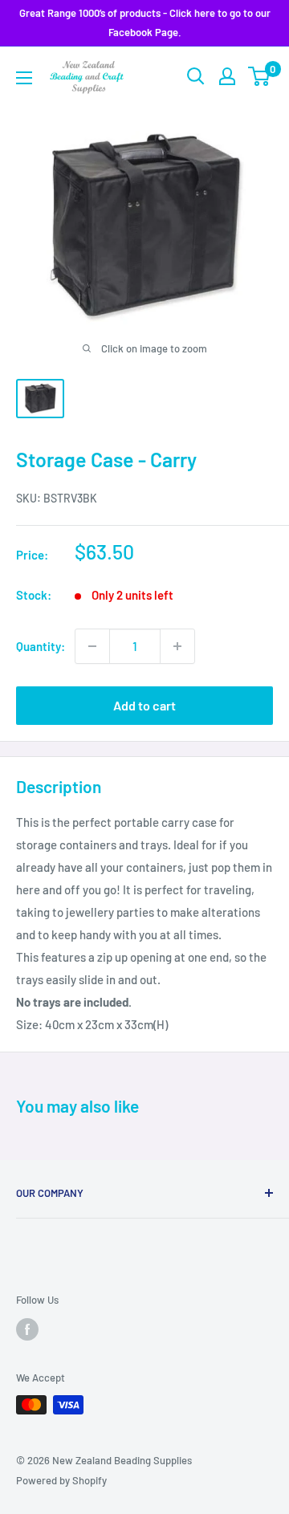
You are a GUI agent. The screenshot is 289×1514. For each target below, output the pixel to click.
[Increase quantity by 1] (177, 646)
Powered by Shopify (61, 1480)
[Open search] (196, 76)
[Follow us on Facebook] (27, 1329)
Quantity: (40, 646)
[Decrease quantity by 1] (92, 646)
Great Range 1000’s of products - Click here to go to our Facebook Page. (145, 22)
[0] (260, 76)
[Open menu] (24, 77)
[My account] (227, 76)
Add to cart (144, 705)
